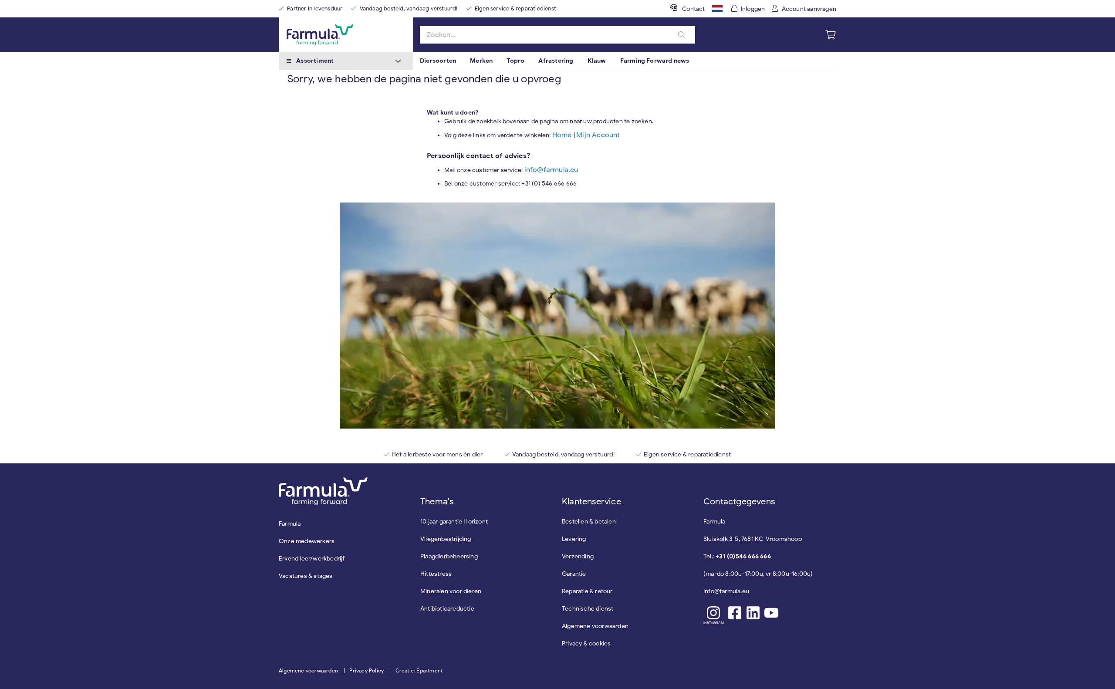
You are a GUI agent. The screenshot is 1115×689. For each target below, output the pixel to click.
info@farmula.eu (551, 169)
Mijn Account (598, 135)
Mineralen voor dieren (450, 591)
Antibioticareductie (447, 608)
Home (563, 135)
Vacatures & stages (306, 576)
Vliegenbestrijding (445, 539)
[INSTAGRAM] (713, 612)
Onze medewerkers (306, 541)
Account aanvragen (809, 9)
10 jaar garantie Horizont (454, 521)
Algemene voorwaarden (308, 670)
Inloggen (753, 9)
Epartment (429, 670)
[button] (717, 8)
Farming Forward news (654, 60)
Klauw (597, 60)
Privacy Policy (366, 670)
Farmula (290, 523)
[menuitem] (438, 61)
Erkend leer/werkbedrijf (312, 558)
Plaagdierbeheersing (449, 556)
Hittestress (436, 574)
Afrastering (555, 60)
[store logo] (346, 34)
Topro (515, 60)
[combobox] (557, 35)
